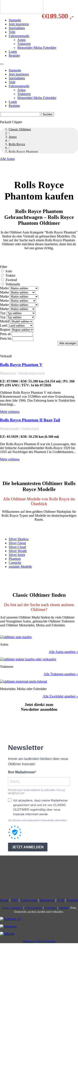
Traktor (10, 275)
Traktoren (24, 44)
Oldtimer (64, 907)
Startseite (15, 20)
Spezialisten (17, 28)
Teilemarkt (12, 284)
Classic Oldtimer (20, 129)
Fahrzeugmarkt (19, 36)
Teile (12, 32)
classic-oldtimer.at (12, 907)
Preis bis (5, 338)
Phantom (15, 559)
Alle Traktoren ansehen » (61, 674)
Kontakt (72, 900)
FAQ (14, 900)
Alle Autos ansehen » (63, 652)
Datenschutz (28, 900)
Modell (5, 321)
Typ (2, 313)
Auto (8, 271)
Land (3, 325)
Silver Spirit (17, 555)
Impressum (47, 900)
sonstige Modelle (20, 566)
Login (13, 51)
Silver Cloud (17, 547)
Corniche (15, 562)
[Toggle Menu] (1, 64)
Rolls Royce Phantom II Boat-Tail (30, 420)
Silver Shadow (19, 539)
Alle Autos (7, 159)
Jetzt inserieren (19, 24)
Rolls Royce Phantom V (21, 364)
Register (14, 55)
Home (4, 900)
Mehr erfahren (10, 412)
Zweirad (11, 280)
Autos (21, 40)
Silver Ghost (17, 543)
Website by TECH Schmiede (39, 941)
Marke (4, 288)
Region (5, 329)
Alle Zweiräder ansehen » (60, 696)
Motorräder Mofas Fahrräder (36, 47)
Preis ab (5, 334)
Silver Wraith (18, 551)
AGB (60, 900)
